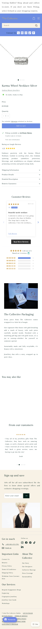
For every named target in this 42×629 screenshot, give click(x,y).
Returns (4, 562)
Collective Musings (29, 570)
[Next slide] (38, 222)
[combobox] (21, 25)
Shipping (14, 121)
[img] (13, 204)
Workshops (6, 603)
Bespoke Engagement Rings (11, 590)
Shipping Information (10, 170)
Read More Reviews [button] (21, 242)
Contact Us (6, 559)
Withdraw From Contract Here (10, 577)
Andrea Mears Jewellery (11, 90)
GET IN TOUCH (28, 613)
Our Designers (27, 566)
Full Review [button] (12, 233)
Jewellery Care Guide (9, 600)
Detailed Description (10, 179)
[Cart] (33, 18)
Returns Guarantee (9, 184)
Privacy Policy (7, 566)
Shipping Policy (7, 573)
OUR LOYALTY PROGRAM (10, 624)
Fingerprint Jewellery (9, 596)
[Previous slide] (4, 222)
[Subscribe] (26, 495)
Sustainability (27, 576)
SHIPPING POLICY (20, 619)
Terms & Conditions (9, 569)
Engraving (5, 593)
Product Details (8, 175)
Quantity (5, 111)
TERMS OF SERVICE (21, 616)
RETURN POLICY (7, 616)
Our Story (25, 563)
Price (4, 102)
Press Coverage (27, 573)
